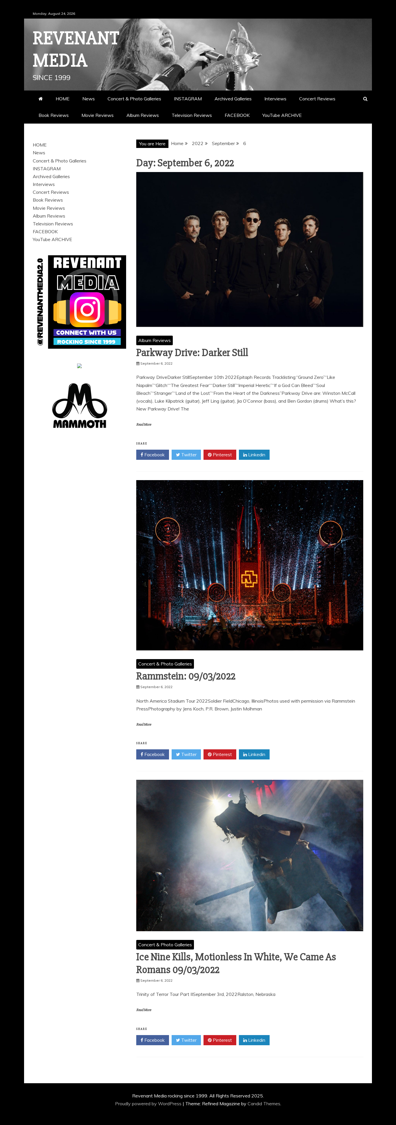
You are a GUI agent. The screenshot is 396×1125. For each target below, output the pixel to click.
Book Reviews (54, 115)
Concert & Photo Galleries (134, 99)
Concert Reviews (317, 99)
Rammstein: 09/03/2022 (185, 676)
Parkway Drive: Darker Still (192, 352)
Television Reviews (192, 115)
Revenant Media (76, 49)
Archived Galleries (233, 99)
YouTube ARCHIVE (282, 115)
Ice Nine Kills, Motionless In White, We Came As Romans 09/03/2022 (236, 963)
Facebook (154, 454)
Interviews (275, 99)
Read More (143, 424)
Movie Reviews (97, 115)
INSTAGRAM (188, 99)
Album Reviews (142, 115)
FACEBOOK (237, 115)
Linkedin (256, 454)
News (88, 99)
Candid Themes (264, 1103)
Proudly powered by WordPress (149, 1103)
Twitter (188, 454)
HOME (63, 99)
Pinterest (222, 454)
